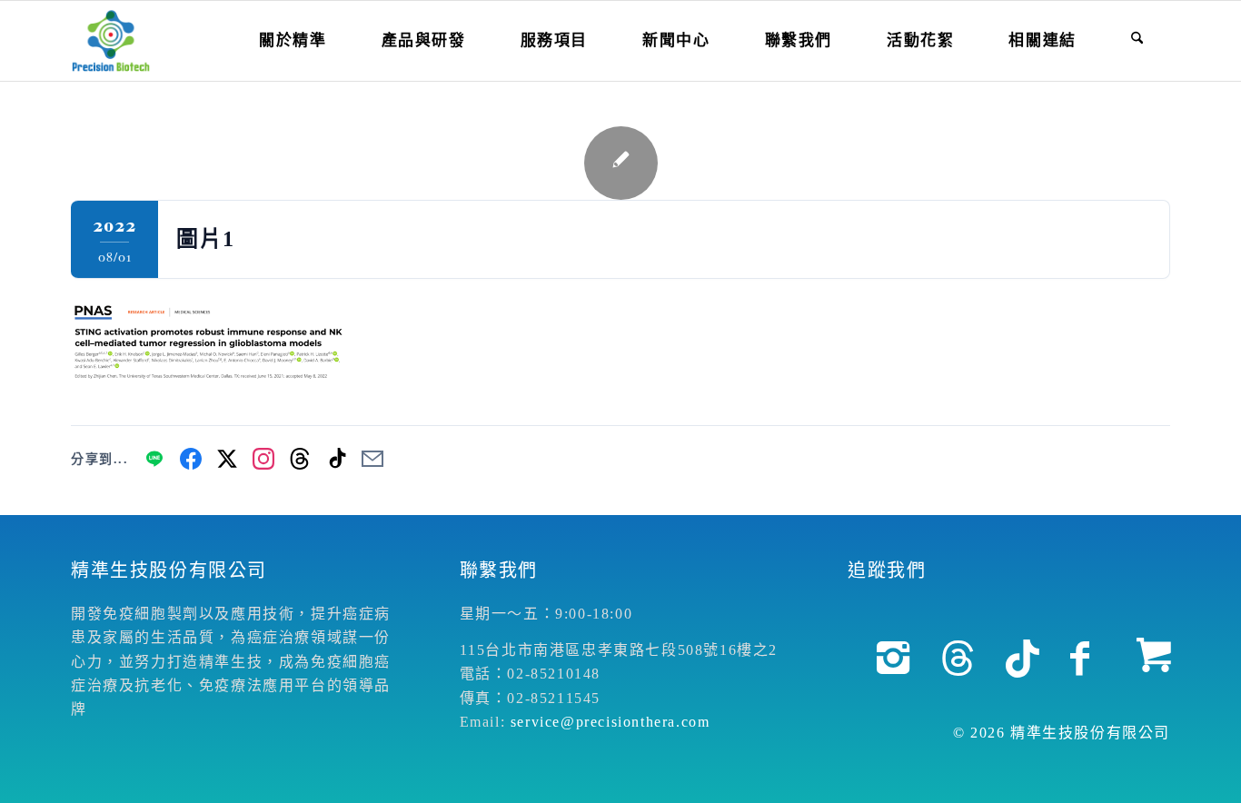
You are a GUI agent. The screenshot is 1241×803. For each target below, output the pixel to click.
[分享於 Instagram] (263, 459)
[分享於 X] (227, 459)
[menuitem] (292, 41)
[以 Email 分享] (372, 459)
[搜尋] (1137, 41)
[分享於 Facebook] (191, 459)
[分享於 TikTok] (336, 459)
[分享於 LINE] (154, 459)
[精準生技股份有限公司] (111, 41)
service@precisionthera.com (610, 721)
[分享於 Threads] (300, 459)
